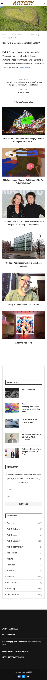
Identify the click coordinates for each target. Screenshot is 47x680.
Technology (24, 582)
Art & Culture (24, 529)
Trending (24, 588)
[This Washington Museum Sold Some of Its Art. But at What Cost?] (23, 162)
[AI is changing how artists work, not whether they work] (12, 408)
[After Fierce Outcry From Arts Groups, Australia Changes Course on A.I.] (23, 121)
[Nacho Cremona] (12, 393)
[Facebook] (19, 676)
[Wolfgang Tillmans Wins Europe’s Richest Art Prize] (12, 453)
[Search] (44, 3)
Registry (24, 576)
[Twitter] (23, 676)
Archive (24, 523)
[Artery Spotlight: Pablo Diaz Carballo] (23, 287)
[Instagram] (28, 676)
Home (4, 35)
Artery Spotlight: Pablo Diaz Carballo (23, 304)
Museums (24, 570)
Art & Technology (24, 546)
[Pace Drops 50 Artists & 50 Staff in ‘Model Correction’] (12, 438)
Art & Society (24, 540)
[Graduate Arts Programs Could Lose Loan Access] (23, 245)
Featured (24, 564)
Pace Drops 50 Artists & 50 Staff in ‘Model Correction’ (31, 437)
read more (25, 67)
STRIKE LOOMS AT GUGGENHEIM (29, 421)
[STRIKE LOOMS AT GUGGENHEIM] (12, 423)
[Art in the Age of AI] (23, 325)
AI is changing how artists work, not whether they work (31, 408)
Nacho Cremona (28, 389)
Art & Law (24, 534)
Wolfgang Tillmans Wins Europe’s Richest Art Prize (31, 451)
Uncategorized (17, 35)
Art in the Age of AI (23, 343)
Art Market (24, 552)
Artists (24, 558)
